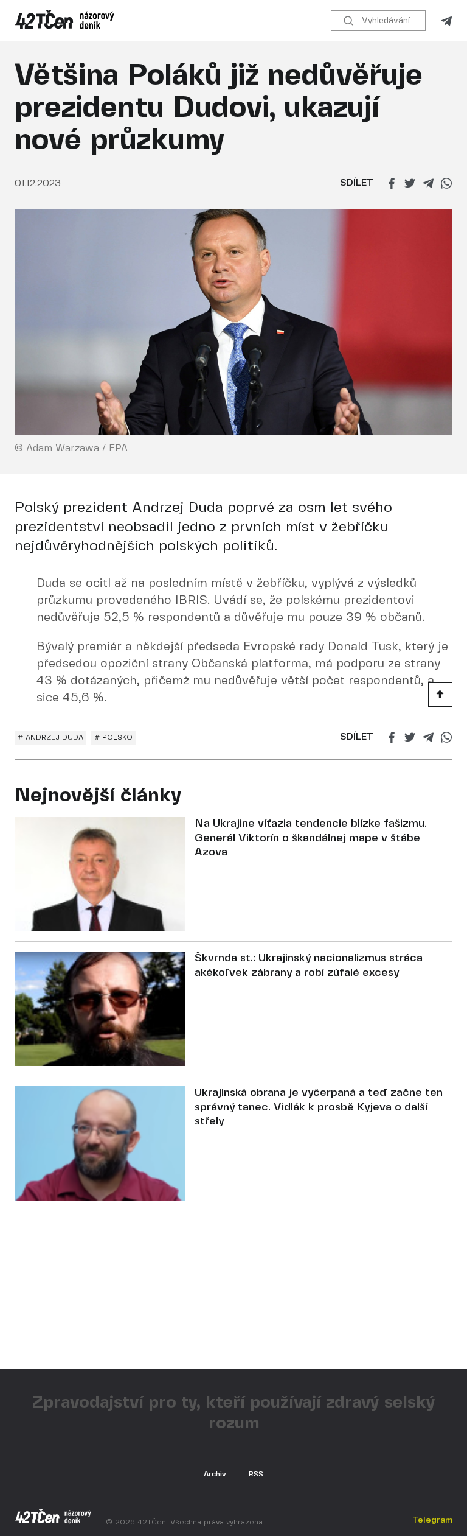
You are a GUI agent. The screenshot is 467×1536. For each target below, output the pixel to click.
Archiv (215, 1474)
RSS (256, 1474)
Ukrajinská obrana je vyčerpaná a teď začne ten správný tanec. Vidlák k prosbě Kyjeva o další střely (319, 1107)
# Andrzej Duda (50, 737)
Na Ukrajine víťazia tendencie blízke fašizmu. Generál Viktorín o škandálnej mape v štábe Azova (311, 838)
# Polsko (113, 737)
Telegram (446, 21)
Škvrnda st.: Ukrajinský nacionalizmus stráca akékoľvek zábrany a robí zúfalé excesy (309, 965)
